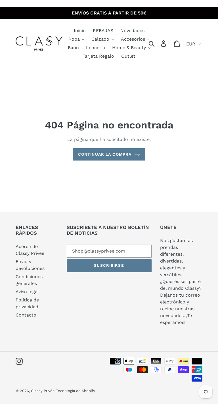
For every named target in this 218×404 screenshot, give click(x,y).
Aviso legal (27, 291)
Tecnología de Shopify (75, 391)
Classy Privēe (43, 391)
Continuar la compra (104, 154)
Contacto (26, 315)
